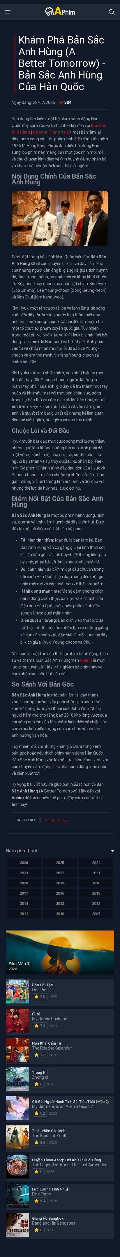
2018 (96, 883)
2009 (96, 914)
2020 (24, 883)
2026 (24, 862)
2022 (60, 873)
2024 (96, 862)
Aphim (86, 660)
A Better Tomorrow (50, 132)
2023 (24, 873)
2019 (60, 883)
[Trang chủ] (60, 15)
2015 (96, 893)
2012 (96, 903)
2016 (60, 893)
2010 (60, 914)
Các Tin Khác (56, 820)
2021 (96, 873)
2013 (60, 903)
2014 (24, 903)
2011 (24, 914)
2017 (24, 893)
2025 (60, 862)
